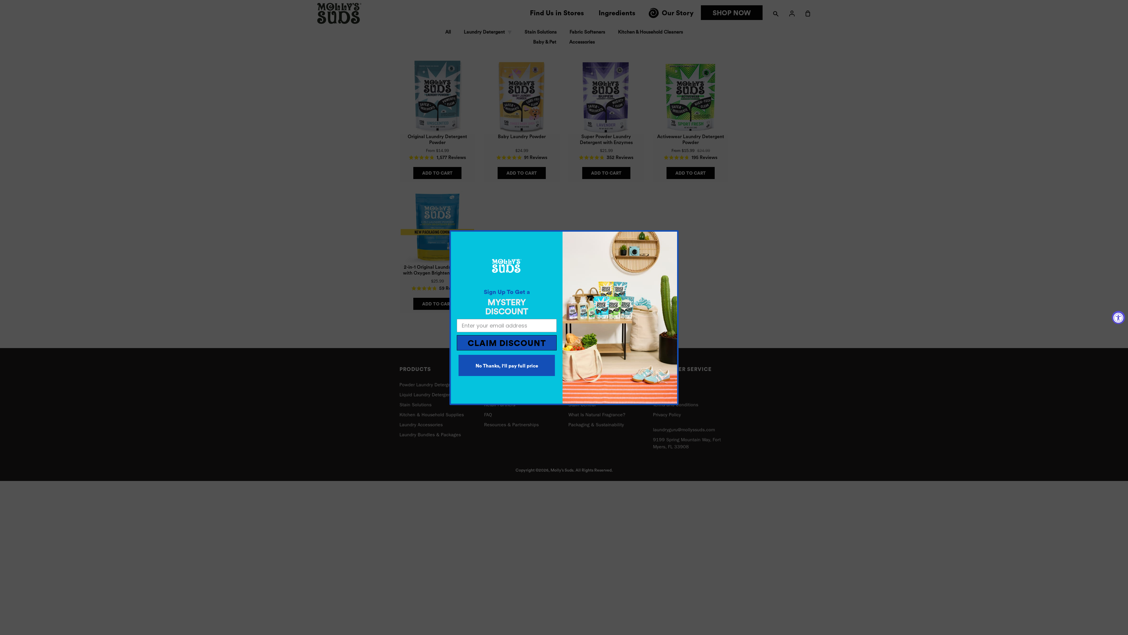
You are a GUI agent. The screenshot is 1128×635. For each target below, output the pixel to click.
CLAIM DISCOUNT (507, 343)
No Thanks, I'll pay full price (507, 366)
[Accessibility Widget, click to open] (1118, 317)
